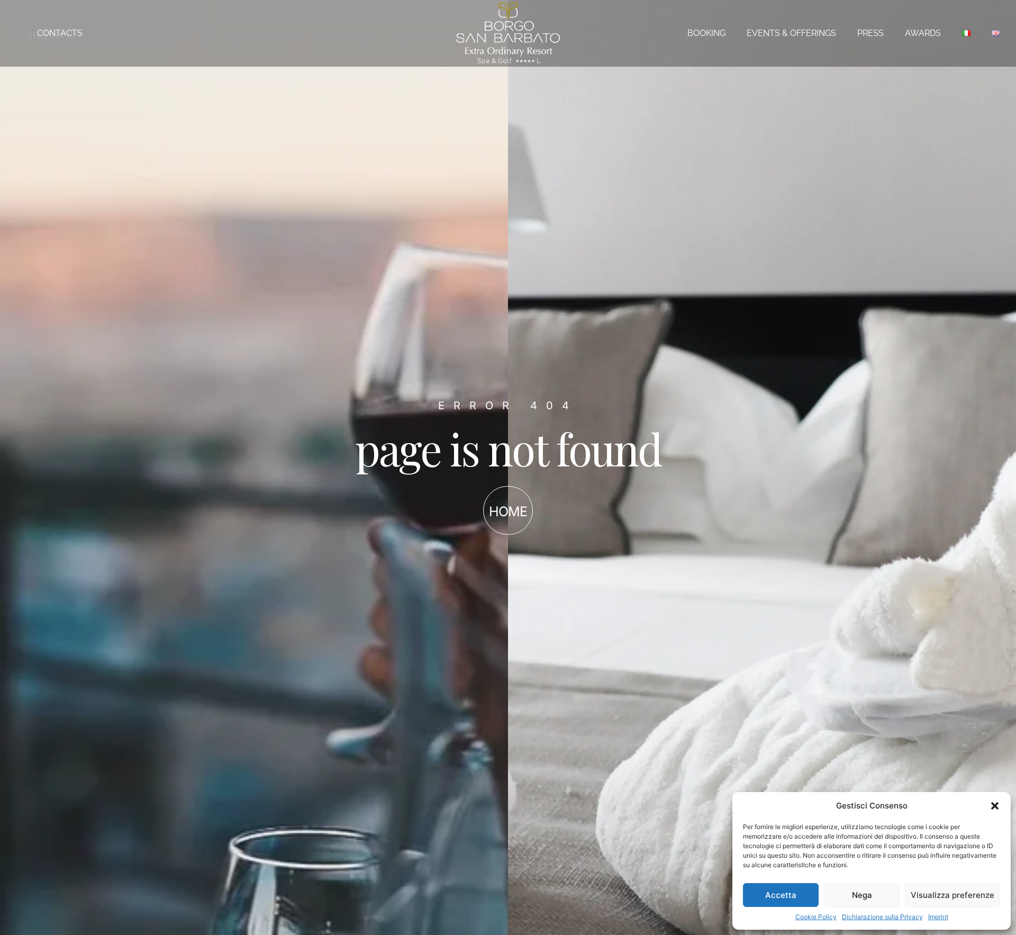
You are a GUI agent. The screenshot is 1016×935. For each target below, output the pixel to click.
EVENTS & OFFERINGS (791, 33)
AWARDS (923, 33)
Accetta (780, 895)
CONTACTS (60, 33)
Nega (862, 895)
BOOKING (706, 33)
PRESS (870, 33)
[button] (995, 806)
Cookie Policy (816, 917)
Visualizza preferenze (952, 895)
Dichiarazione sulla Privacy (882, 917)
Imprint (938, 917)
